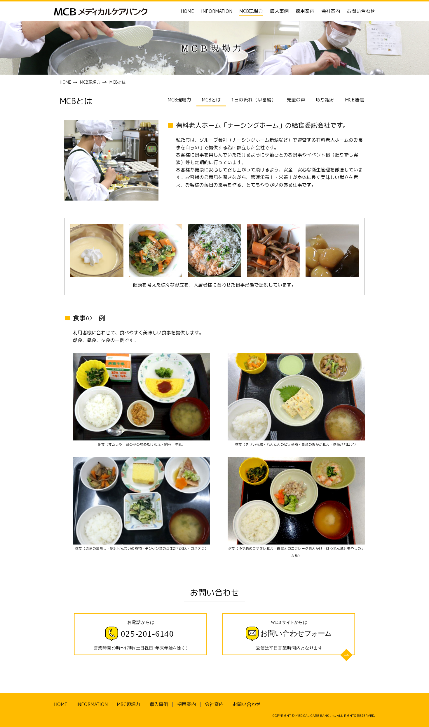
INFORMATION (216, 11)
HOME (187, 11)
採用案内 (305, 11)
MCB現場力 (251, 11)
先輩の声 (296, 99)
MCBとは (211, 99)
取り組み (325, 99)
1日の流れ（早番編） (253, 99)
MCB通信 (354, 99)
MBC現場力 (128, 704)
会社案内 (330, 11)
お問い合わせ (361, 11)
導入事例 (279, 11)
